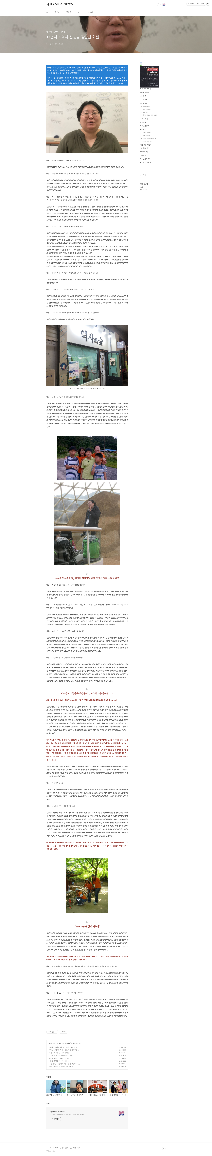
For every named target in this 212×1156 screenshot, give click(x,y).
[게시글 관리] (56, 1032)
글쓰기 (57, 12)
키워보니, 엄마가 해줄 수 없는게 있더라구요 (63, 1050)
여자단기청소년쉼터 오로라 (149, 115)
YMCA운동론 (144, 152)
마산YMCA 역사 (145, 159)
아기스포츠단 (144, 126)
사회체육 (143, 122)
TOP (164, 1148)
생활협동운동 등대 (146, 141)
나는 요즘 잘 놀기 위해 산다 (58, 1061)
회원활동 (143, 129)
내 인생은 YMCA (54, 1043)
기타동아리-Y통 (145, 136)
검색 (158, 4)
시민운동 (143, 96)
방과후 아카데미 (146, 109)
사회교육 (143, 119)
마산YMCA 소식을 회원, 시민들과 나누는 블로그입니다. (68, 1114)
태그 (79, 12)
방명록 (68, 12)
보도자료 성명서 (145, 162)
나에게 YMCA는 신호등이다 (57, 1058)
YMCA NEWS (144, 92)
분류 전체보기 (145, 89)
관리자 (90, 12)
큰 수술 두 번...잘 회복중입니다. (59, 1055)
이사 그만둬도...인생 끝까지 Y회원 (60, 1066)
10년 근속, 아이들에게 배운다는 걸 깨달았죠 (63, 1064)
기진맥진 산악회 (146, 133)
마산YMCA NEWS (59, 4)
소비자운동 (143, 100)
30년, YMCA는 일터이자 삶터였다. (60, 1053)
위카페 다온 (144, 112)
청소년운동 (143, 103)
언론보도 (143, 155)
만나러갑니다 (66, 1043)
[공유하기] (53, 1032)
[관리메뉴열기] (208, 4)
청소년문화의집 (145, 106)
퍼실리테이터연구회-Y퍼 (148, 138)
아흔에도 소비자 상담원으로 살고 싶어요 (62, 1047)
